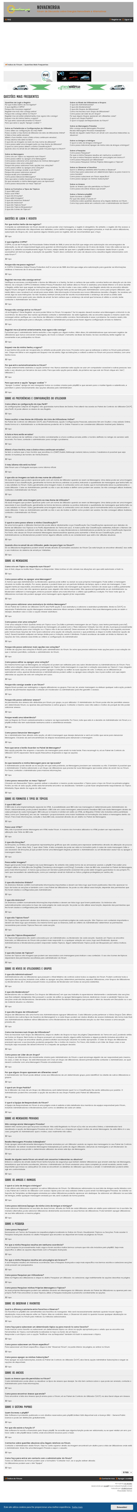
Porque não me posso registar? (18, 109)
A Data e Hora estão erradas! (17, 135)
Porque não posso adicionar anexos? (20, 172)
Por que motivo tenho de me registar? (20, 105)
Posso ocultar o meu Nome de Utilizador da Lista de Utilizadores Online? (35, 133)
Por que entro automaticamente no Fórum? (23, 121)
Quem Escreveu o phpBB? (80, 197)
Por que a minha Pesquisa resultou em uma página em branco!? (97, 157)
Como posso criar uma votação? (19, 163)
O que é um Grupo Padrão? (81, 118)
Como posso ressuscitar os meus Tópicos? (23, 184)
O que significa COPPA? (15, 107)
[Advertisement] (68, 42)
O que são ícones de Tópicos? (18, 209)
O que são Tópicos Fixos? (15, 205)
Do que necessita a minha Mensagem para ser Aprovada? (29, 181)
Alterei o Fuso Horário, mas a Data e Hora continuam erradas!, (31, 137)
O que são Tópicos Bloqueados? (18, 207)
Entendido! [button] (122, 1507)
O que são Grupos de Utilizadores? (84, 109)
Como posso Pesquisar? (80, 153)
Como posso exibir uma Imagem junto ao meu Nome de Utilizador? (33, 144)
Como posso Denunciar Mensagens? (20, 177)
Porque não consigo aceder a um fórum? (22, 170)
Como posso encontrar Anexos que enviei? (88, 189)
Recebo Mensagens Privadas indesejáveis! (88, 131)
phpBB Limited (73, 1415)
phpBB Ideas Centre (29, 1433)
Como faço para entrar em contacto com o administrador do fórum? (99, 203)
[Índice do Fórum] (19, 9)
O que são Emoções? (14, 196)
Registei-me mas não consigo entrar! (21, 112)
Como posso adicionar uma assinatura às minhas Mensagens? (32, 161)
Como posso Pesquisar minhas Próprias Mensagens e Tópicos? (96, 162)
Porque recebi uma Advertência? (18, 175)
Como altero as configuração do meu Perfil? (23, 131)
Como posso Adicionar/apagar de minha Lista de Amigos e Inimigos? (99, 145)
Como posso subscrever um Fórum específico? (89, 177)
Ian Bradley (128, 1484)
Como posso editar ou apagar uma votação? (24, 168)
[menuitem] (8, 19)
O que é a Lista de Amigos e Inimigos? (86, 143)
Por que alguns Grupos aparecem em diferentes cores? (93, 116)
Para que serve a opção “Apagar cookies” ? (23, 123)
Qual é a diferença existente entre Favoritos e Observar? (93, 170)
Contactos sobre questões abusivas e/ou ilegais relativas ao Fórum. (98, 201)
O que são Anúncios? (14, 203)
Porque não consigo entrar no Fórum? (21, 114)
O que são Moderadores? (80, 107)
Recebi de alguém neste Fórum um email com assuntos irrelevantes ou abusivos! (100, 134)
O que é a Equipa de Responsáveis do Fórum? (89, 121)
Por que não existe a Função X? (83, 199)
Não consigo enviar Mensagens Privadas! (87, 128)
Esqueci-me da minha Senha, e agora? (21, 118)
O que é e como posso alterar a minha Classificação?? (28, 146)
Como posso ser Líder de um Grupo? (85, 114)
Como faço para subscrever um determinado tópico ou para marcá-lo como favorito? (100, 173)
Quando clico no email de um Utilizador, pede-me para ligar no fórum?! (35, 149)
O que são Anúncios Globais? (17, 200)
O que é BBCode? (12, 191)
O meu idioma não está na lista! (19, 140)
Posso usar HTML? (12, 194)
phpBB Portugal (126, 1488)
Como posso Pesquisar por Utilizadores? (87, 160)
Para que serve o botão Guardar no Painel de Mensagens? (29, 179)
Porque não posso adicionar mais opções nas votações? (29, 165)
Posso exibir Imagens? (14, 198)
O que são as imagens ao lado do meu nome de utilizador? (30, 142)
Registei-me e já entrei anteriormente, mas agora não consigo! (31, 116)
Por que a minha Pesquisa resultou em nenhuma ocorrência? (95, 155)
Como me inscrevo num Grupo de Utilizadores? (89, 112)
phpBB (106, 1486)
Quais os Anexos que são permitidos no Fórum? (90, 187)
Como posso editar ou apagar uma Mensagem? (25, 159)
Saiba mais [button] (77, 1507)
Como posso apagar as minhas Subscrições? (89, 179)
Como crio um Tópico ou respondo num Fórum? (25, 156)
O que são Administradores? (82, 105)
